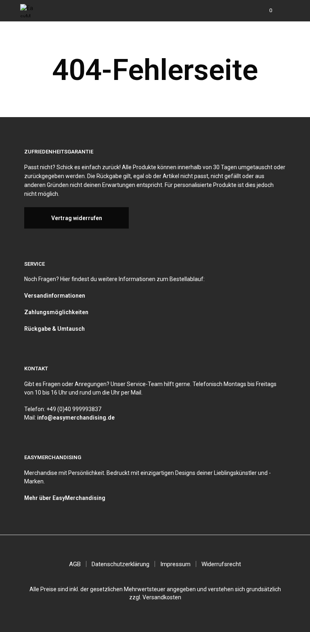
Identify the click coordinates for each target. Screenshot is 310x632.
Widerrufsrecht (221, 564)
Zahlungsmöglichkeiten (56, 312)
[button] (265, 10)
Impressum (175, 564)
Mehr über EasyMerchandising (64, 498)
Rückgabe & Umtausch (54, 328)
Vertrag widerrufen (76, 218)
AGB (75, 564)
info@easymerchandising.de (76, 417)
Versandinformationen (54, 295)
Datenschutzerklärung (120, 564)
